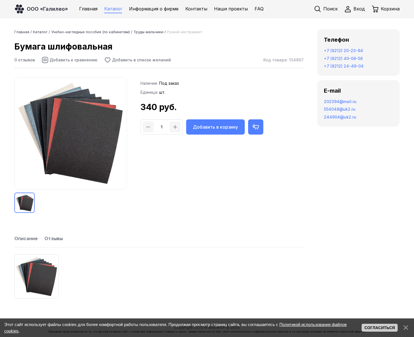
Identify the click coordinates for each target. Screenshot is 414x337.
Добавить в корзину (215, 127)
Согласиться (379, 327)
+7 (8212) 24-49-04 (344, 66)
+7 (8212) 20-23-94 (343, 50)
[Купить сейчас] (255, 127)
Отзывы (53, 238)
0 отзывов (24, 59)
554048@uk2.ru (339, 109)
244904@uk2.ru (340, 117)
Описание (26, 238)
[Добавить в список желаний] (137, 60)
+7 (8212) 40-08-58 (343, 58)
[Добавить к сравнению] (69, 60)
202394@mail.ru (340, 101)
